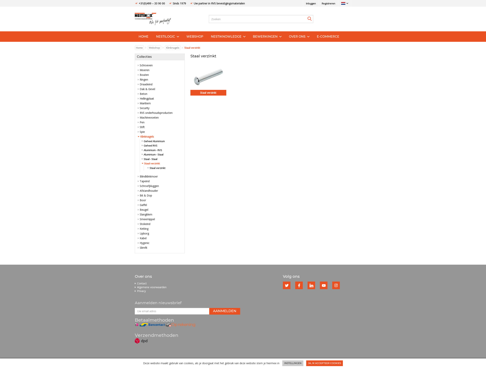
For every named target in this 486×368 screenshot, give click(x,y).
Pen (142, 122)
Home (143, 36)
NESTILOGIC (165, 36)
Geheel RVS (150, 145)
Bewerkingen (265, 36)
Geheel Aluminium (154, 141)
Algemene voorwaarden (151, 287)
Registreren (328, 3)
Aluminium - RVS (153, 150)
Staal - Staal (150, 159)
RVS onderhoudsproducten (156, 113)
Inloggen (311, 3)
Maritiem (145, 103)
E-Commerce (328, 36)
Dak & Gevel (147, 89)
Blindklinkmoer (149, 176)
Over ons (297, 36)
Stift (142, 127)
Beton (143, 94)
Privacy (141, 291)
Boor (143, 200)
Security (144, 108)
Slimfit (143, 247)
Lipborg (144, 233)
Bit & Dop (146, 195)
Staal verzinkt (152, 163)
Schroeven (146, 65)
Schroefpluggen (149, 186)
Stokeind (145, 224)
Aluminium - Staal (153, 154)
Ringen (144, 79)
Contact (142, 283)
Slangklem (146, 214)
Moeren (144, 70)
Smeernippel (147, 219)
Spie (142, 132)
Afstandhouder (149, 190)
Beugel (144, 209)
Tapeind (145, 181)
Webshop (194, 36)
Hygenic (144, 243)
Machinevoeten (149, 117)
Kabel (143, 238)
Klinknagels (172, 47)
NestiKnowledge (226, 36)
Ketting (144, 228)
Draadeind (146, 84)
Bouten (144, 75)
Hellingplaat (147, 98)
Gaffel (143, 205)
